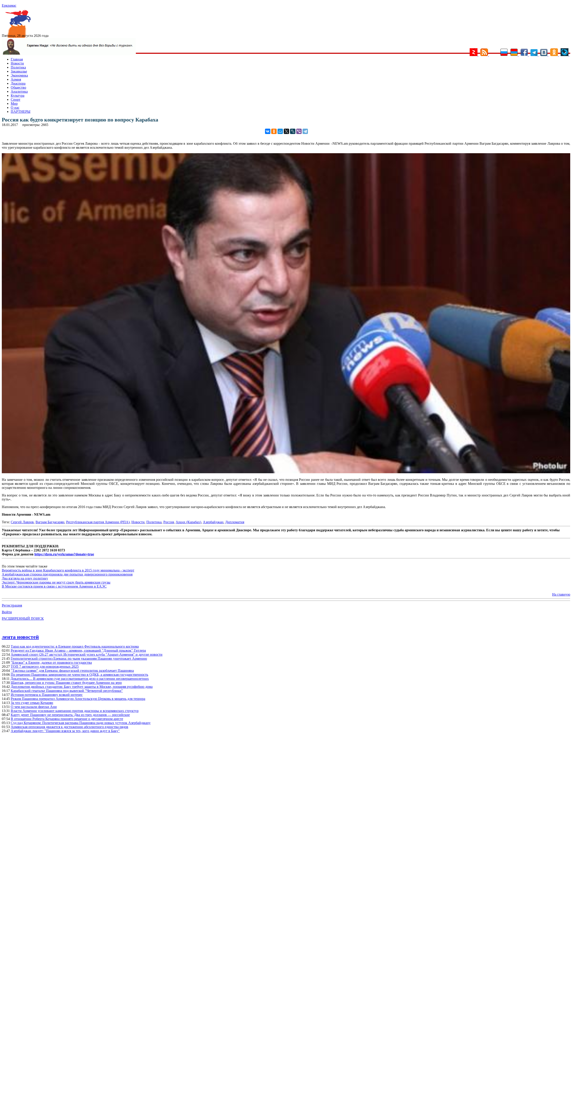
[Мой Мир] (280, 131)
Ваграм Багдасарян (50, 522)
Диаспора (18, 83)
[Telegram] (305, 131)
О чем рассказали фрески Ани (34, 707)
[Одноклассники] (274, 131)
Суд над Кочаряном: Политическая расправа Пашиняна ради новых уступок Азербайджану (81, 723)
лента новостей (20, 637)
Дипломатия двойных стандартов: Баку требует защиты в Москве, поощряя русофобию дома (82, 687)
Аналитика (19, 91)
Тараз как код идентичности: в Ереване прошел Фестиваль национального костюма (75, 646)
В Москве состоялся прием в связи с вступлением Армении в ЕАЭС (54, 586)
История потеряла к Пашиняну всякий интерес (47, 695)
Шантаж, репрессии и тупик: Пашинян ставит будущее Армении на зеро (66, 683)
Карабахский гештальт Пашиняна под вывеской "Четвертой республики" (67, 691)
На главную (561, 594)
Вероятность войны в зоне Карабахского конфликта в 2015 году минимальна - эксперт (68, 570)
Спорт (15, 99)
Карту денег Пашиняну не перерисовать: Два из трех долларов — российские (70, 715)
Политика (18, 67)
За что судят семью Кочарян (32, 703)
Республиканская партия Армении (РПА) (98, 522)
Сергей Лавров (22, 522)
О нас (15, 107)
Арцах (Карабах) (188, 522)
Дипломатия (234, 522)
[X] (286, 131)
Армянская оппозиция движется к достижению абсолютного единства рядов (69, 727)
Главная (17, 59)
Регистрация (12, 605)
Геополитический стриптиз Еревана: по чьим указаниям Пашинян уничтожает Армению (79, 658)
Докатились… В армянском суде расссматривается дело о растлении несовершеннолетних (80, 678)
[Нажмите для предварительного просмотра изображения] (286, 472)
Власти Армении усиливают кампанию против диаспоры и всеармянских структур (75, 711)
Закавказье (19, 71)
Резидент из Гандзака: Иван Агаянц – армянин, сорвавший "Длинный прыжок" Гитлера (78, 650)
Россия (168, 522)
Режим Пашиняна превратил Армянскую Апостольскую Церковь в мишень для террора (78, 699)
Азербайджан (213, 522)
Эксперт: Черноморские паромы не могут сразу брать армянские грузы (56, 582)
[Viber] (299, 131)
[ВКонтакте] (267, 131)
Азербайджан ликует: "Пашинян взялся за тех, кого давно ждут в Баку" (65, 731)
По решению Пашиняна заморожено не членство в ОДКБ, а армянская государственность (79, 674)
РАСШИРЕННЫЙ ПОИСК (23, 618)
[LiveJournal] (292, 131)
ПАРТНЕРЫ (20, 111)
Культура (17, 95)
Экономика (19, 75)
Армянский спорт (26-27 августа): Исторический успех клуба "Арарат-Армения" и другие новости (86, 654)
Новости (17, 63)
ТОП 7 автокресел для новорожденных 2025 (45, 666)
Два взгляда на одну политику (25, 578)
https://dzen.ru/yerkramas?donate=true (64, 554)
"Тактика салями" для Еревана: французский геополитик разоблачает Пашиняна (72, 670)
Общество (18, 87)
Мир (14, 103)
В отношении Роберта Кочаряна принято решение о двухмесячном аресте (67, 719)
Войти (7, 612)
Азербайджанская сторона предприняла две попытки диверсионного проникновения (67, 574)
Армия (16, 79)
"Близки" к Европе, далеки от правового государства (51, 662)
